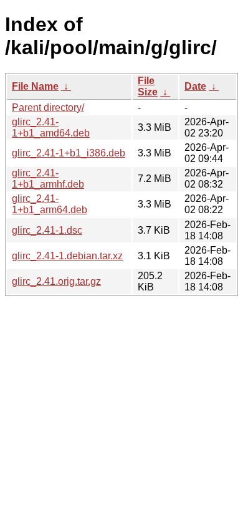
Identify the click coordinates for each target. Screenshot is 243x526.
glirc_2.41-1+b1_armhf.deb (48, 178)
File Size (148, 86)
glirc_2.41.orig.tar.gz (56, 281)
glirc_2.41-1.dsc (47, 230)
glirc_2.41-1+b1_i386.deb (68, 153)
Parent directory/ (48, 107)
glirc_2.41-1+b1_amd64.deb (51, 127)
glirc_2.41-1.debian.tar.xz (67, 256)
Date (195, 86)
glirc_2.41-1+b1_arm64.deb (49, 204)
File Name (35, 86)
